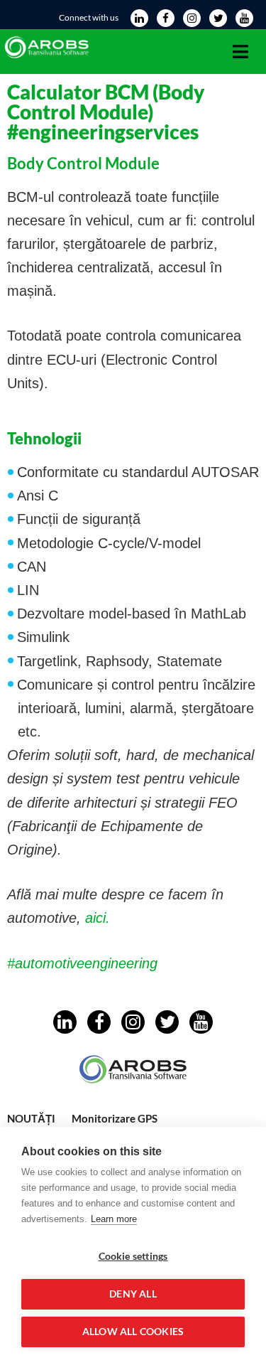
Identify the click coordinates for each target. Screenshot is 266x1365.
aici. (97, 918)
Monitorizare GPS (114, 1118)
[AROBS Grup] (48, 56)
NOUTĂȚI (31, 1118)
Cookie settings (133, 1256)
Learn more (114, 1219)
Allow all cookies (133, 1331)
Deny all (133, 1294)
